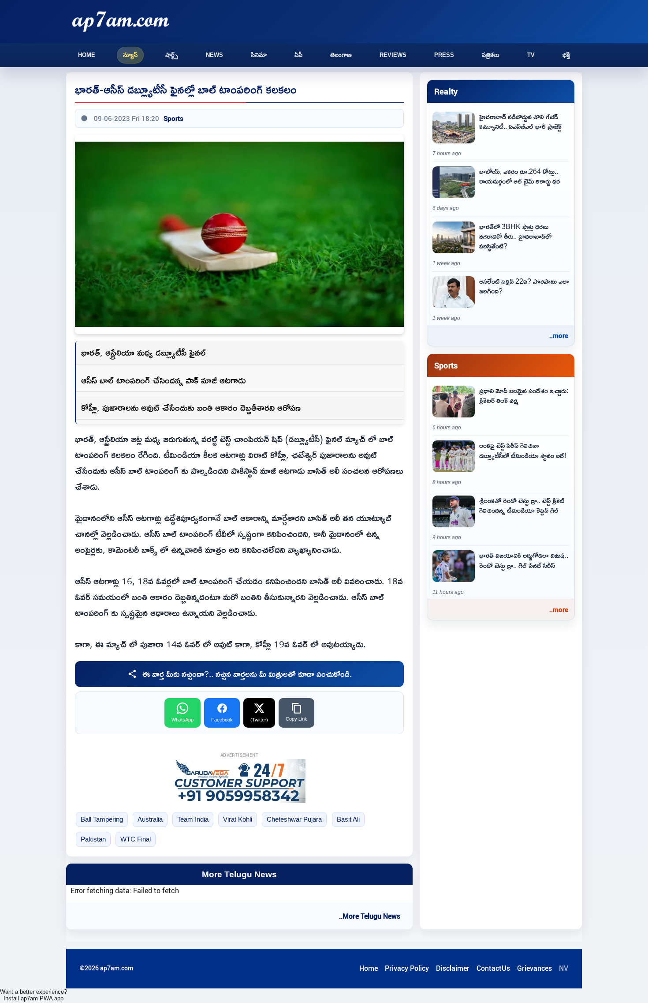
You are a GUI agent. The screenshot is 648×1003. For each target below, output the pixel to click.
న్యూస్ (130, 55)
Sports (173, 118)
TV (531, 55)
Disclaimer (452, 968)
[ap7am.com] (120, 21)
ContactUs (493, 968)
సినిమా (259, 55)
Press (444, 55)
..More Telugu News (369, 916)
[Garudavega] (239, 781)
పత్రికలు (490, 55)
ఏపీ (298, 55)
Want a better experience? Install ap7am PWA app (33, 995)
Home (86, 55)
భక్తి (566, 55)
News (214, 55)
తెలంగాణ (341, 55)
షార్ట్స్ (171, 55)
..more (558, 335)
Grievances (534, 968)
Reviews (393, 55)
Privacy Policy (407, 968)
